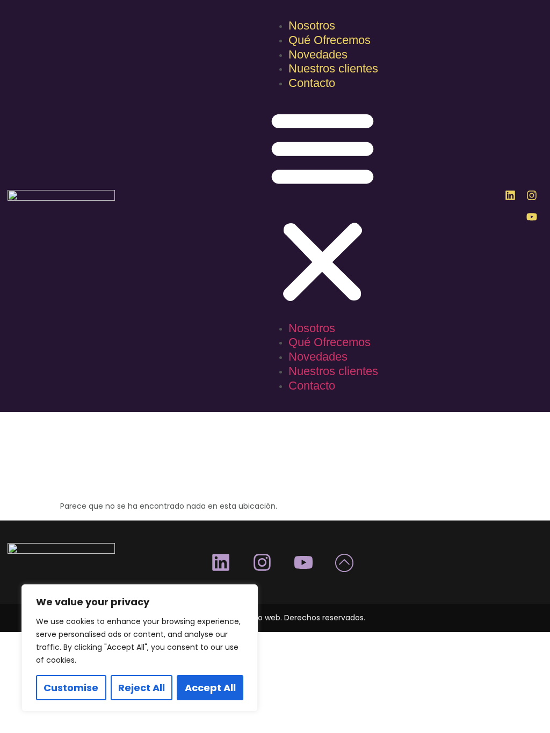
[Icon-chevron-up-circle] (344, 562)
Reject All (141, 687)
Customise (71, 687)
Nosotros (311, 25)
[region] (139, 648)
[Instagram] (531, 195)
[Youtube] (531, 217)
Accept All (210, 687)
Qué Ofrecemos (329, 40)
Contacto (311, 83)
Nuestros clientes (333, 68)
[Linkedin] (510, 195)
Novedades (318, 54)
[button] (322, 206)
